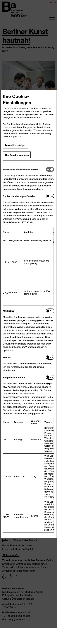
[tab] (24, 169)
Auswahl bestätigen (15, 145)
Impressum (16, 136)
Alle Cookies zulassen (17, 155)
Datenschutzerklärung (40, 133)
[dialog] (28, 314)
